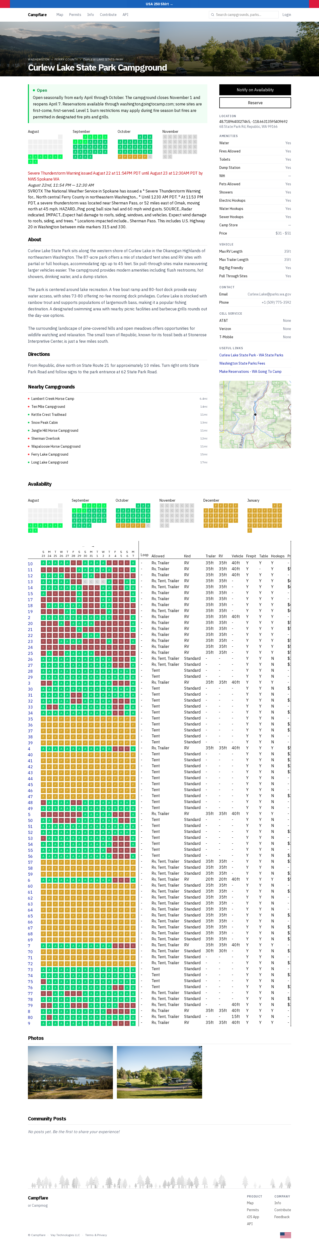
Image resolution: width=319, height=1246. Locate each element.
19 (30, 611)
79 (30, 1005)
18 (30, 605)
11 (30, 569)
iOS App (253, 1217)
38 (30, 736)
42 (30, 766)
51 (30, 826)
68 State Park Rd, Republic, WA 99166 (248, 126)
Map (60, 14)
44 (30, 778)
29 (30, 677)
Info (90, 14)
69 (30, 939)
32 (30, 701)
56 (30, 856)
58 (30, 868)
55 (30, 850)
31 (30, 695)
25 (30, 653)
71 (30, 957)
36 (30, 724)
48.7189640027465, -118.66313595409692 (253, 121)
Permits (75, 14)
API (125, 14)
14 (30, 587)
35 (30, 719)
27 (30, 665)
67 (30, 927)
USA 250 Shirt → (159, 4)
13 (30, 581)
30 (30, 689)
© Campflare (36, 1235)
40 (30, 754)
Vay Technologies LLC (65, 1235)
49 (30, 808)
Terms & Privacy (96, 1235)
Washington (39, 59)
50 (30, 820)
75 (30, 981)
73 (30, 969)
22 (30, 635)
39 (30, 742)
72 (30, 963)
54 (30, 844)
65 (30, 915)
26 (30, 659)
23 (30, 641)
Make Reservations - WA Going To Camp (250, 371)
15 (30, 593)
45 (30, 784)
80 (30, 1017)
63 (30, 904)
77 (30, 993)
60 (30, 886)
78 (30, 999)
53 (30, 838)
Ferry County (66, 59)
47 (30, 796)
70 (30, 951)
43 (30, 772)
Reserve (255, 102)
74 (30, 975)
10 (30, 563)
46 (30, 790)
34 (30, 713)
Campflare (37, 14)
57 (30, 862)
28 (30, 671)
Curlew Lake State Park (103, 59)
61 (30, 892)
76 (30, 987)
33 (30, 707)
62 (30, 898)
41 (30, 760)
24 (30, 647)
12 (30, 575)
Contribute (108, 14)
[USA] (285, 1235)
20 (30, 623)
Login (287, 14)
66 (30, 921)
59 (30, 874)
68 (30, 933)
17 (30, 599)
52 (30, 832)
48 (30, 802)
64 (30, 910)
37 (30, 730)
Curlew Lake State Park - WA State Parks (251, 355)
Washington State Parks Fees (242, 363)
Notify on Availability (255, 89)
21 (30, 629)
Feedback (282, 1217)
